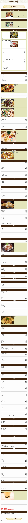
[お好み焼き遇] (14, 1)
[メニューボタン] (1, 1)
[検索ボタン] (26, 1)
